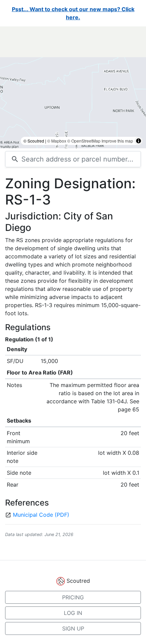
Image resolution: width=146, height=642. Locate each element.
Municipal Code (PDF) (41, 514)
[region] (73, 87)
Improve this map (117, 141)
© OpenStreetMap (84, 141)
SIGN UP (73, 628)
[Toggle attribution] (138, 141)
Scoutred (78, 580)
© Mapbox (56, 141)
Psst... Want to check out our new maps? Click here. (73, 13)
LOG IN (73, 612)
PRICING (73, 597)
